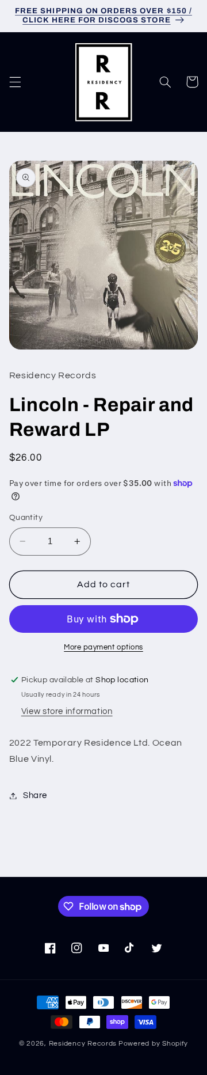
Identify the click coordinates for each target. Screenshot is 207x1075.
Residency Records (83, 1043)
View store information (67, 711)
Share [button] (35, 795)
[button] (15, 82)
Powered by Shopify (153, 1043)
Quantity (26, 518)
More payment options (103, 647)
